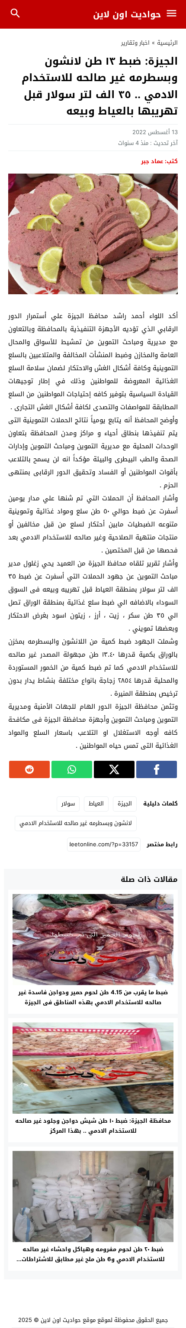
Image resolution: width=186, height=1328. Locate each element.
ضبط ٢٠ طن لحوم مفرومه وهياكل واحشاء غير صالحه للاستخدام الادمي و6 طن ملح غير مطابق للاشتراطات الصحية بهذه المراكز (93, 1259)
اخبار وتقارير (135, 42)
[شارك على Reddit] (29, 769)
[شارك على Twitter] (114, 769)
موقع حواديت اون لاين (68, 1320)
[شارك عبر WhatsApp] (72, 769)
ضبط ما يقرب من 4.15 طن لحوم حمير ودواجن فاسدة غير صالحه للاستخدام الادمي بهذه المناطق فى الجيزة (93, 997)
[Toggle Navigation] (173, 14)
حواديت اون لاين (127, 14)
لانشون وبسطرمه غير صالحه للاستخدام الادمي (75, 823)
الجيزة (125, 803)
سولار (68, 803)
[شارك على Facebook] (156, 769)
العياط (96, 803)
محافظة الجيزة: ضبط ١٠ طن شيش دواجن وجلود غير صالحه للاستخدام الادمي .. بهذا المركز (93, 1125)
